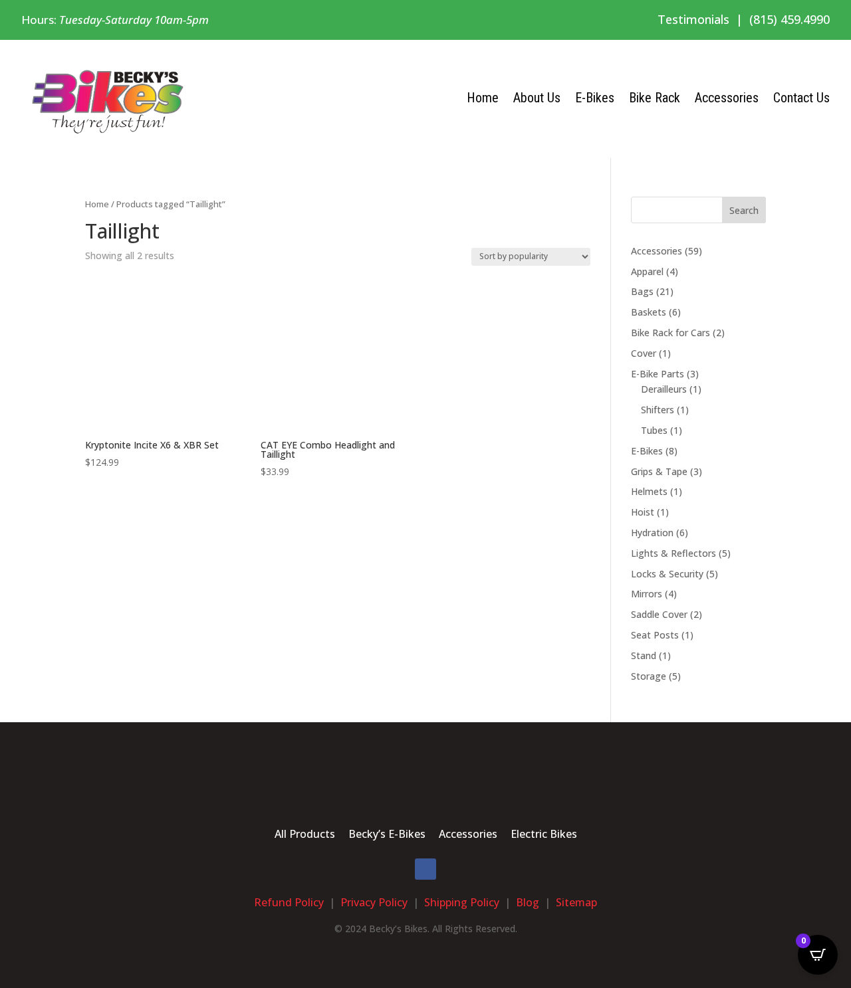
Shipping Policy (461, 902)
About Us (536, 98)
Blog (527, 902)
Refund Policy (289, 902)
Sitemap (576, 902)
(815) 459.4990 (789, 19)
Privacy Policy (374, 902)
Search (744, 210)
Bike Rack (654, 98)
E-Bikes (594, 98)
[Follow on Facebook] (425, 869)
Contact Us (801, 98)
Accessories (727, 98)
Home (483, 98)
